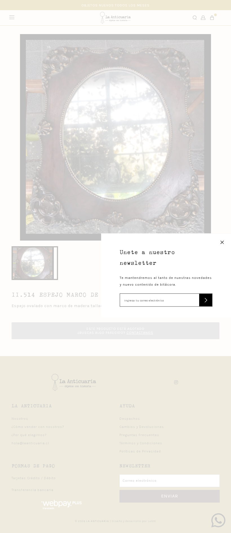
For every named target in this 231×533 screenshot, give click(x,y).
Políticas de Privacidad (140, 451)
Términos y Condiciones (140, 443)
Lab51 (152, 521)
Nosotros (20, 419)
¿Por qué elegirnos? (29, 435)
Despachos (129, 419)
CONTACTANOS (139, 333)
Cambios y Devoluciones (141, 427)
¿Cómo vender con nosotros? (38, 427)
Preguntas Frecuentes (139, 435)
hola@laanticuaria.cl (30, 443)
